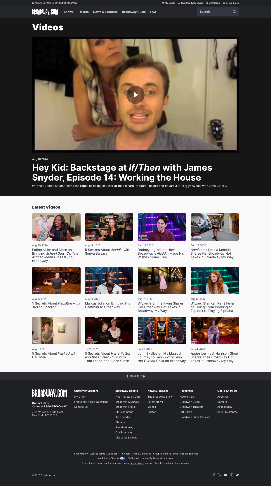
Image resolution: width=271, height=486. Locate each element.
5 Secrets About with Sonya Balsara (107, 251)
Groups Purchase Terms (165, 453)
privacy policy (137, 463)
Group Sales (232, 2)
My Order (170, 2)
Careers (222, 401)
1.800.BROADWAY (56, 2)
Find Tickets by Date (127, 396)
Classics (120, 422)
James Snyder (55, 186)
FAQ (153, 11)
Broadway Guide (134, 11)
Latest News (155, 401)
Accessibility (224, 406)
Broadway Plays (125, 406)
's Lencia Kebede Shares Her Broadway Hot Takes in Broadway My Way (212, 253)
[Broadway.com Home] (45, 12)
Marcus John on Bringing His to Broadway (107, 305)
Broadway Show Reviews (195, 417)
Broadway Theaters (191, 406)
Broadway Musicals (127, 401)
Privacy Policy (80, 453)
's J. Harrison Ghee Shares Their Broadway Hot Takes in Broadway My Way (214, 357)
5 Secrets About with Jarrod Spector (56, 305)
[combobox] (218, 11)
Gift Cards (214, 2)
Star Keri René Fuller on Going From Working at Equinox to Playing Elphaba (212, 307)
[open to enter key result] (234, 11)
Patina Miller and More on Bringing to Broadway (55, 255)
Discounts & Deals (126, 437)
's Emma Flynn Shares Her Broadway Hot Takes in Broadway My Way (161, 307)
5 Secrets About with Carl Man (54, 355)
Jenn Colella (217, 186)
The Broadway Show (192, 2)
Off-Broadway (124, 432)
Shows (69, 11)
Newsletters (187, 396)
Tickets (83, 11)
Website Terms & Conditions (104, 453)
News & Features (105, 11)
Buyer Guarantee (227, 411)
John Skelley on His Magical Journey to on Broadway (162, 357)
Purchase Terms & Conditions (136, 453)
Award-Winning (124, 427)
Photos (152, 411)
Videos (152, 406)
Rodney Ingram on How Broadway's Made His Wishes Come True (161, 253)
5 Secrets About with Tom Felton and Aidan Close (108, 357)
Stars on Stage (124, 411)
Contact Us (39, 403)
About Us (222, 396)
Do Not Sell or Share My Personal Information (151, 458)
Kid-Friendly (122, 417)
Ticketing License (189, 453)
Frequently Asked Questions (91, 401)
